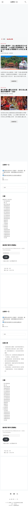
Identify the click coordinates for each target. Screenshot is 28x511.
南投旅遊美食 (7, 217)
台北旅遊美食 (7, 209)
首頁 (4, 39)
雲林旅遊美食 (7, 218)
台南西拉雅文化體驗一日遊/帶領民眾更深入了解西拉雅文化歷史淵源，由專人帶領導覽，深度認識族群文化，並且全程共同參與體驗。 (14, 349)
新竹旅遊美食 (7, 212)
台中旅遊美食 (7, 215)
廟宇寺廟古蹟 (5, 53)
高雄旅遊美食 (7, 229)
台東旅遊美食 (7, 233)
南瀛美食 (6, 226)
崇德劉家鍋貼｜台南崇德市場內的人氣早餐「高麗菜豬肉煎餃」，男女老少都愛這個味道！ (14, 369)
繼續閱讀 (14, 81)
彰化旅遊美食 (7, 201)
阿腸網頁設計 (16, 505)
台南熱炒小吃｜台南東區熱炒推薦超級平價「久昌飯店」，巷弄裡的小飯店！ (14, 356)
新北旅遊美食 (7, 207)
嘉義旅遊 (6, 220)
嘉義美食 (6, 221)
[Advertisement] (14, 20)
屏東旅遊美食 (7, 231)
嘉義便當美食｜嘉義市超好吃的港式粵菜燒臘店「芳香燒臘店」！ (14, 364)
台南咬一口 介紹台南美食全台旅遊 (16, 502)
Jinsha (15, 504)
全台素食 (6, 228)
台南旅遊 (11, 53)
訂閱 (6, 257)
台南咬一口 (14, 2)
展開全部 (5, 199)
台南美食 (6, 225)
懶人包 (5, 202)
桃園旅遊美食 (7, 210)
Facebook (5, 179)
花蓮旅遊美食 (7, 234)
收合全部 (10, 199)
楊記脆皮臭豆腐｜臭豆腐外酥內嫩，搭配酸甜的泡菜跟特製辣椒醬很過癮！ (14, 360)
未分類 (5, 237)
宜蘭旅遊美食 (7, 236)
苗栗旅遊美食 (7, 213)
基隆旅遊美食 (7, 205)
